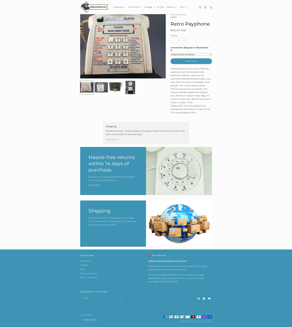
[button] (119, 7)
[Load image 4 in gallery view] (130, 87)
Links (82, 269)
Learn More (111, 139)
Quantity (174, 35)
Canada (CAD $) (89, 320)
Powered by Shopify (205, 321)
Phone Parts (85, 261)
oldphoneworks (192, 321)
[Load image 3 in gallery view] (115, 87)
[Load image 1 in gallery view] (86, 87)
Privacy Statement (88, 273)
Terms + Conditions (89, 278)
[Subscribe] (120, 298)
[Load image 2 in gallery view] (101, 87)
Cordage (84, 265)
